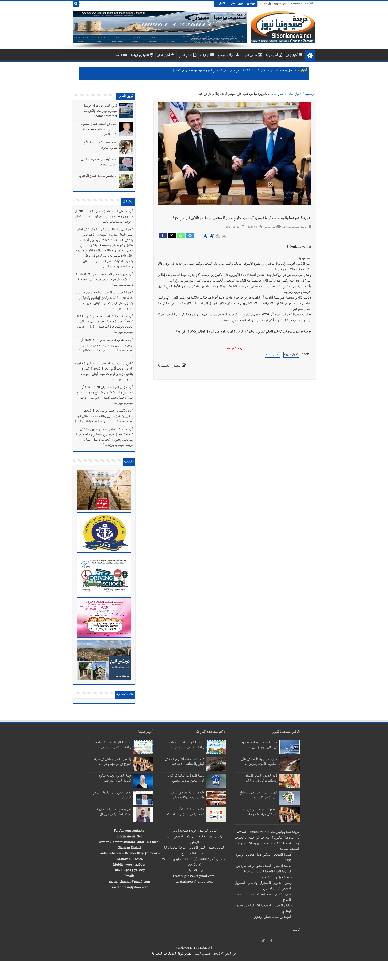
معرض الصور (250, 56)
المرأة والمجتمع (226, 56)
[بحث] (76, 4)
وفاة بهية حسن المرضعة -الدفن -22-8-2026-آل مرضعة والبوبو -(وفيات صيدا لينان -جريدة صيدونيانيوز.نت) (104, 280)
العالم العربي (185, 56)
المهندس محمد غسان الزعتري (98, 176)
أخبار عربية (291, 355)
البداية (310, 55)
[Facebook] (271, 940)
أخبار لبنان (292, 56)
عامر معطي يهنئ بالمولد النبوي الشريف (267, 71)
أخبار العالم (163, 56)
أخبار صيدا (272, 56)
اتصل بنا (220, 3)
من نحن (251, 3)
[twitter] (263, 940)
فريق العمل (237, 3)
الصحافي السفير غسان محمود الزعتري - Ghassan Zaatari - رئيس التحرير (98, 129)
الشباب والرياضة (140, 56)
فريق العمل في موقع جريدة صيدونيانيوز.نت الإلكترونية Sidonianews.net (100, 111)
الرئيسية (310, 94)
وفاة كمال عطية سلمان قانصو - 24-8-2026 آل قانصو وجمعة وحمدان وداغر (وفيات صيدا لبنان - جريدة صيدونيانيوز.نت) (104, 217)
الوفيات (204, 56)
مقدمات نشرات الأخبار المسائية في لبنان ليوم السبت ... (185, 815)
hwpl (118, 56)
